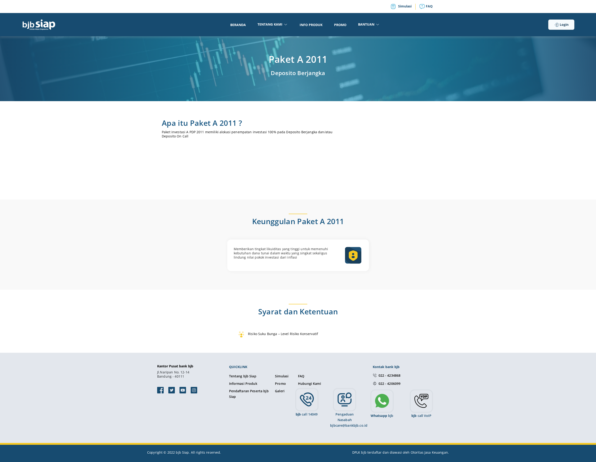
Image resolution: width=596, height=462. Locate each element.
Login (564, 24)
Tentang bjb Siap (242, 376)
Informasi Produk (243, 383)
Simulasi (404, 6)
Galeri (279, 391)
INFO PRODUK (311, 25)
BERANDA (238, 25)
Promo (280, 383)
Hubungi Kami (309, 383)
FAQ (429, 6)
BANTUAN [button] (366, 24)
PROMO (340, 25)
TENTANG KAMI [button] (270, 24)
